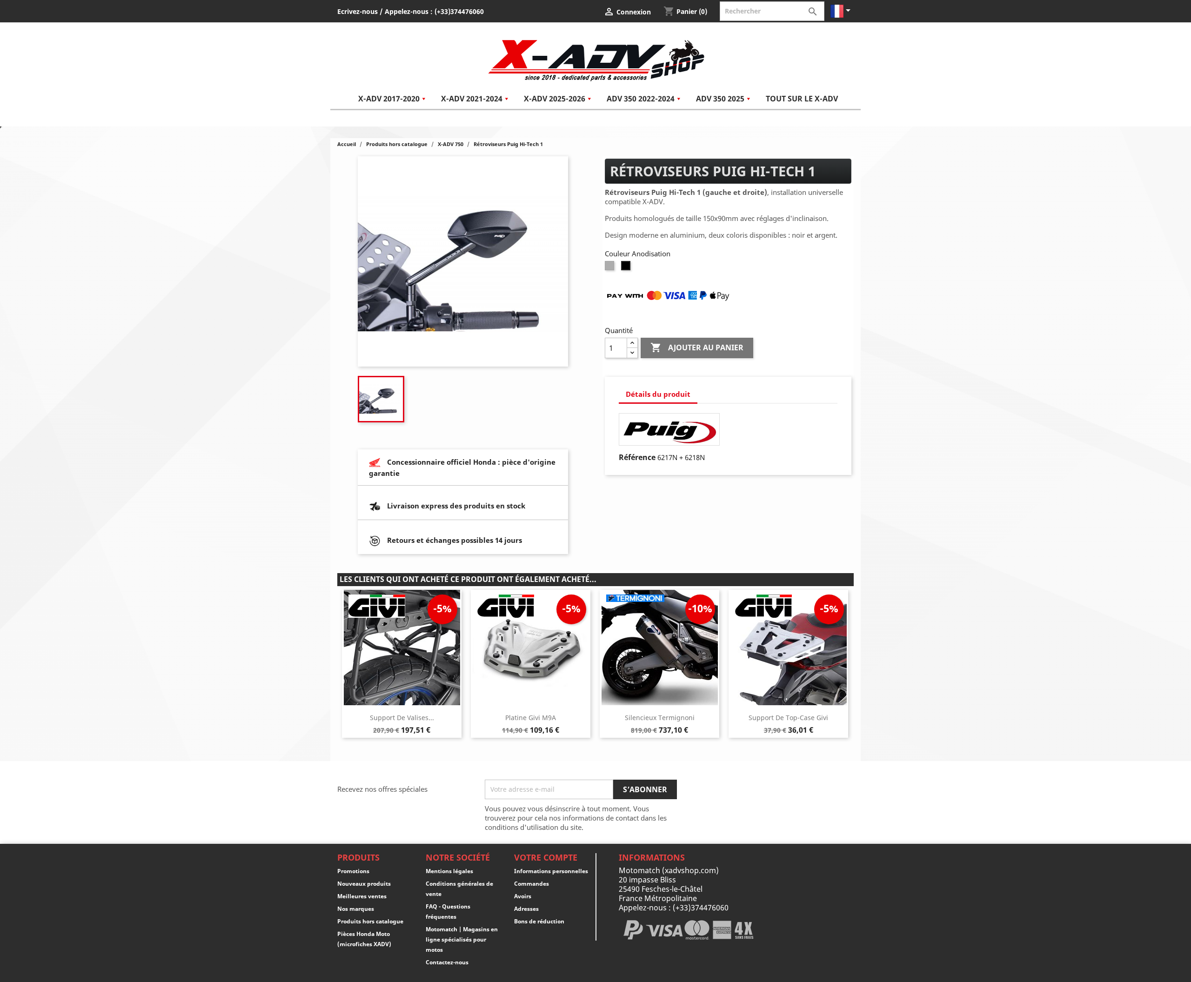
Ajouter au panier (696, 347)
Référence (637, 457)
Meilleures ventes (362, 896)
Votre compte (545, 857)
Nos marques (355, 909)
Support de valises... (402, 717)
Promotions (353, 871)
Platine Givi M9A (530, 717)
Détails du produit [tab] (658, 394)
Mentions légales (449, 871)
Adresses (526, 909)
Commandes (531, 884)
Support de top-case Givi (788, 717)
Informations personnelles (551, 871)
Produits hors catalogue (370, 921)
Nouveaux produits (364, 884)
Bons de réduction (539, 921)
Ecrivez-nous (357, 11)
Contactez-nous (447, 962)
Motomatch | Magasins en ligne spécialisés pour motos (462, 939)
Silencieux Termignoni (660, 717)
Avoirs (522, 896)
